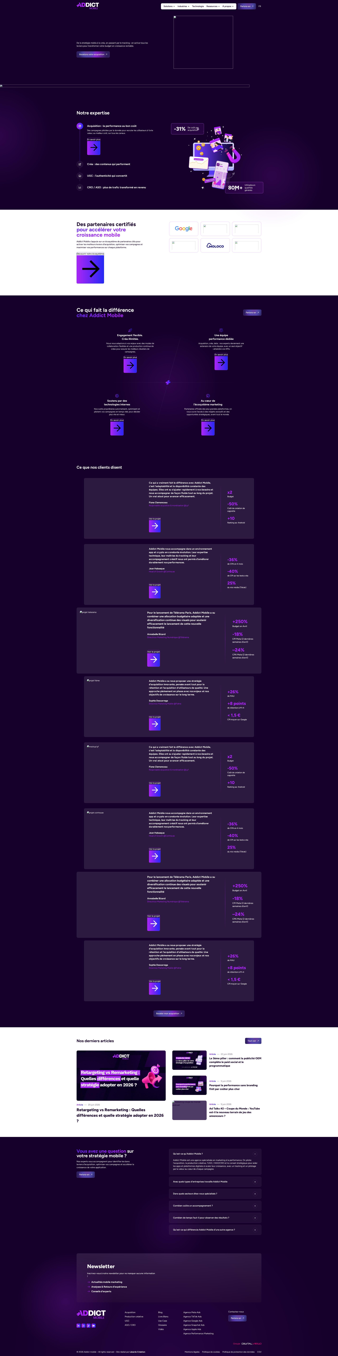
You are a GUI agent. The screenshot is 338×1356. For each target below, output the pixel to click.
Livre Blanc (163, 1316)
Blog (160, 1312)
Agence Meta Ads (191, 1312)
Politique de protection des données (238, 1352)
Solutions (168, 6)
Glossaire (162, 1325)
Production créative (134, 1316)
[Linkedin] (79, 1326)
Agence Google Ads (192, 1321)
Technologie (198, 6)
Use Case (162, 1321)
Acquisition (130, 1312)
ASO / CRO (130, 1325)
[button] (215, 1154)
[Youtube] (94, 1326)
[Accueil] (88, 6)
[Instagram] (84, 1326)
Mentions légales (192, 1352)
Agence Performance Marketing (198, 1333)
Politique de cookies (211, 1352)
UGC (127, 1321)
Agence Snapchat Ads (193, 1325)
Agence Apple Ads (192, 1329)
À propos (226, 6)
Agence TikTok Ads (192, 1316)
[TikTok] (89, 1326)
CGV (259, 1352)
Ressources (211, 6)
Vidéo (161, 1329)
